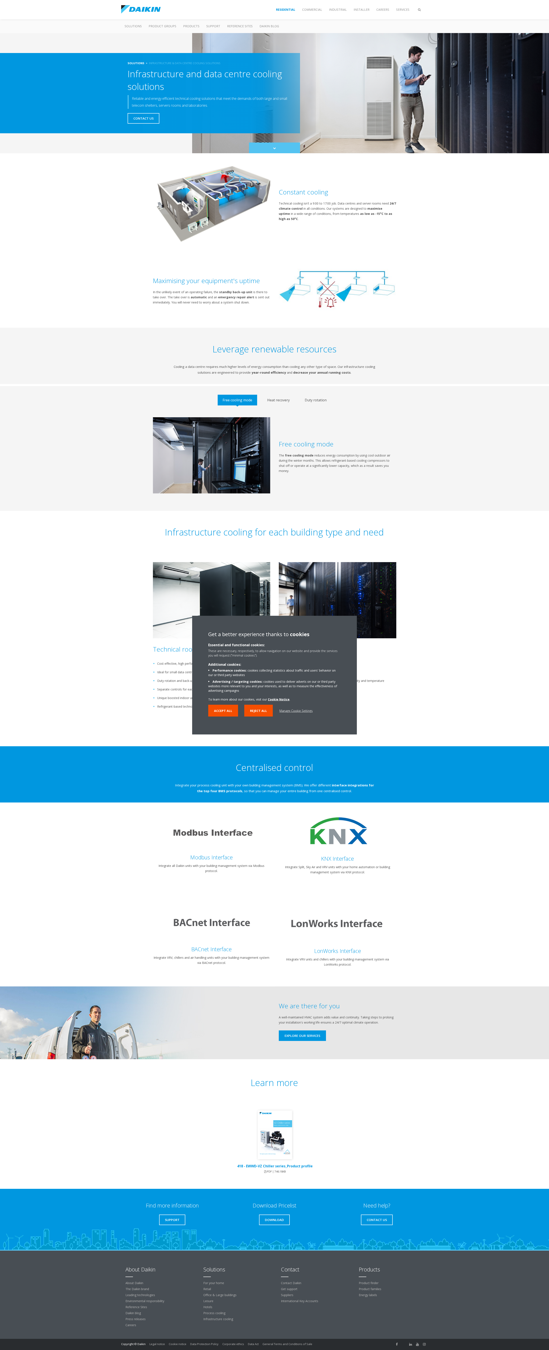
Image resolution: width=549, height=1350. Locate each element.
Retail (207, 1289)
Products (191, 26)
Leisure (208, 1301)
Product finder (369, 1283)
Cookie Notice (279, 699)
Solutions (133, 26)
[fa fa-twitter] (403, 1344)
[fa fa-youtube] (417, 1344)
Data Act (253, 1344)
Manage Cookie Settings (296, 711)
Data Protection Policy (204, 1344)
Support (213, 26)
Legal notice (157, 1344)
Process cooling (214, 1313)
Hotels (207, 1307)
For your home (213, 1283)
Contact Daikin (291, 1283)
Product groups (162, 26)
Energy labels (368, 1295)
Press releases (135, 1319)
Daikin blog (269, 26)
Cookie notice (177, 1344)
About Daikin (134, 1283)
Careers (130, 1325)
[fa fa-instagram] (424, 1344)
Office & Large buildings (220, 1295)
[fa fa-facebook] (397, 1344)
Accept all (223, 711)
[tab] (237, 400)
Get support (289, 1289)
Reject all (258, 711)
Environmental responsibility (144, 1301)
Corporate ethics (233, 1344)
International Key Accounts (299, 1301)
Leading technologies (140, 1295)
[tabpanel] (274, 458)
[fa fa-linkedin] (410, 1344)
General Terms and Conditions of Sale (287, 1344)
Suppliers (287, 1295)
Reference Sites (240, 26)
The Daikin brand (137, 1289)
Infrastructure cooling (218, 1319)
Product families (370, 1289)
